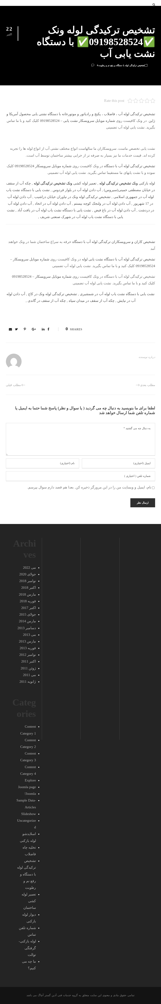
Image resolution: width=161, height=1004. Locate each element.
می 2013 (29, 635)
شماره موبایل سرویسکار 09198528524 (43, 166)
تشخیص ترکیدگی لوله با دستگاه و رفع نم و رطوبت (121, 65)
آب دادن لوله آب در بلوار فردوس (77, 190)
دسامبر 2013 (26, 628)
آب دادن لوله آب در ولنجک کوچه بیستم (102, 203)
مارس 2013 (27, 641)
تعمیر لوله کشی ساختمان (29, 901)
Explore (30, 780)
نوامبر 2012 (27, 655)
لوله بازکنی (127, 183)
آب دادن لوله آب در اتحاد (53, 203)
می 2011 (29, 675)
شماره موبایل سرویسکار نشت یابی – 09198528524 (77, 121)
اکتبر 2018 (28, 588)
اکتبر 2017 (28, 608)
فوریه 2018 (28, 601)
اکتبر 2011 (28, 661)
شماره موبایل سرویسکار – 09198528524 (41, 276)
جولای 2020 (27, 574)
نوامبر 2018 (27, 581)
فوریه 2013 (28, 648)
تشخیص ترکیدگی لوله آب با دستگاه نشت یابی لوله (118, 259)
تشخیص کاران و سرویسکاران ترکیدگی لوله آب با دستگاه (113, 242)
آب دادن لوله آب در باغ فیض (114, 210)
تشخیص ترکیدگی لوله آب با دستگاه (129, 166)
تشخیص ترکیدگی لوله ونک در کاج (52, 294)
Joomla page (27, 787)
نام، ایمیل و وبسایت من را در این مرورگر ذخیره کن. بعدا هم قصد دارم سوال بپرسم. (89, 487)
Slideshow (28, 814)
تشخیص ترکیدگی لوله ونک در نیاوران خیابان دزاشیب (72, 197)
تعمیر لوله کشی (65, 183)
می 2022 (29, 568)
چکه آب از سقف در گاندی (47, 301)
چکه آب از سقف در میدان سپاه (91, 301)
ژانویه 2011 (27, 682)
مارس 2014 (27, 621)
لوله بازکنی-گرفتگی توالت (27, 948)
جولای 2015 (27, 614)
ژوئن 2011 (28, 668)
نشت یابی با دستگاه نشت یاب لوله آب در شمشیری (117, 294)
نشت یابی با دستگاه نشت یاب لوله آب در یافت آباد (54, 210)
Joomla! (30, 794)
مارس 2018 (27, 594)
